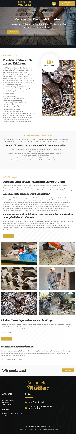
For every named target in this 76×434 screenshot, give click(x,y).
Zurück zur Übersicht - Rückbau (11, 359)
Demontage (66, 351)
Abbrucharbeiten (12, 351)
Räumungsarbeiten (47, 353)
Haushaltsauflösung (34, 353)
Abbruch (3, 351)
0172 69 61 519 (6, 332)
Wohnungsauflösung (18, 355)
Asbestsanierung (56, 351)
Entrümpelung (14, 353)
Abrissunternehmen (25, 351)
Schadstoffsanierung (61, 353)
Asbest (35, 351)
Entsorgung (23, 353)
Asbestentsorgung (44, 351)
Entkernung (5, 353)
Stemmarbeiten (6, 355)
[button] (54, 4)
